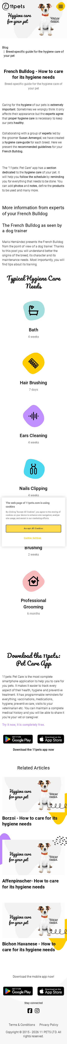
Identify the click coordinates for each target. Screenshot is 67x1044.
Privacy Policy (48, 1025)
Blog (5, 47)
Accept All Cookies (33, 528)
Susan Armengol (30, 138)
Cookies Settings (32, 538)
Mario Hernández (13, 242)
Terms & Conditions (22, 1025)
